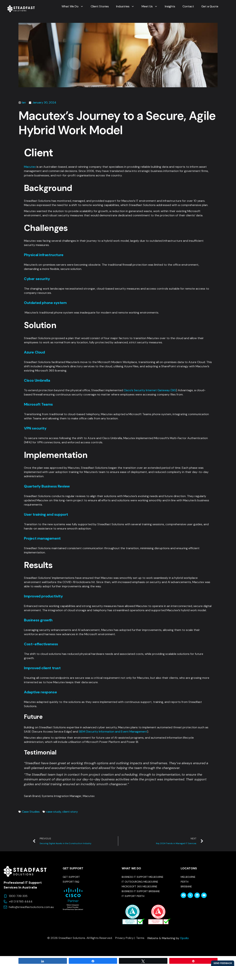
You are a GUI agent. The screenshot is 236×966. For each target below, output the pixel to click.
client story (70, 812)
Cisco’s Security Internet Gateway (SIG (150, 390)
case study (53, 812)
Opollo (184, 938)
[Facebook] (183, 895)
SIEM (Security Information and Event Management (113, 731)
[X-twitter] (190, 895)
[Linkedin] (197, 895)
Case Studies (31, 812)
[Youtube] (204, 895)
